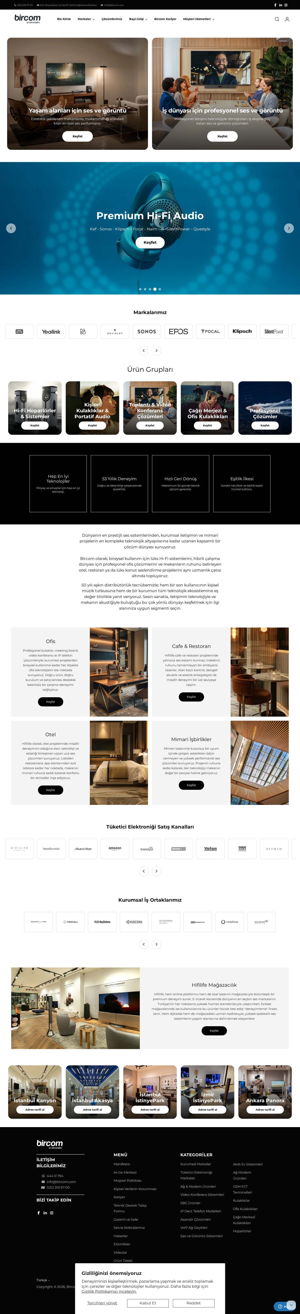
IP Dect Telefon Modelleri (200, 1211)
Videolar (120, 1252)
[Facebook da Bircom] (275, 5)
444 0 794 (55, 1176)
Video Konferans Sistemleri (202, 1195)
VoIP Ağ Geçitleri (193, 1228)
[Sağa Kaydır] (156, 350)
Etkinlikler (122, 1244)
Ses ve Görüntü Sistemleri (201, 1236)
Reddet (194, 1303)
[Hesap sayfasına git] (285, 19)
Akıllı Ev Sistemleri (248, 1164)
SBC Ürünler (190, 1203)
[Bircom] (27, 19)
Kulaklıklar (241, 1201)
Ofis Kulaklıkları (245, 1209)
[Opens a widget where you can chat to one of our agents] (284, 1307)
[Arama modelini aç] (277, 19)
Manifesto (122, 1164)
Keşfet (78, 136)
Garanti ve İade (126, 1219)
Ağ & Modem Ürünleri (198, 1186)
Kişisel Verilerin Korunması (135, 1189)
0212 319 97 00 (58, 1187)
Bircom (72, 1287)
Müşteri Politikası (127, 1181)
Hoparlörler (242, 1231)
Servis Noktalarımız (129, 1228)
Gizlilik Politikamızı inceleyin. (109, 1291)
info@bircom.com (61, 1182)
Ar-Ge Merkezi (125, 1172)
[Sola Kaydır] (144, 350)
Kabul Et (148, 1303)
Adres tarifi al (35, 1109)
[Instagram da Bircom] (286, 5)
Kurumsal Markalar (195, 1164)
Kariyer (119, 1197)
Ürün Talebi (123, 1261)
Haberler (121, 1236)
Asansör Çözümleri (195, 1219)
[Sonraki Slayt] (289, 228)
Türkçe (42, 1280)
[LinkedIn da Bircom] (280, 5)
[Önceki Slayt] (11, 228)
